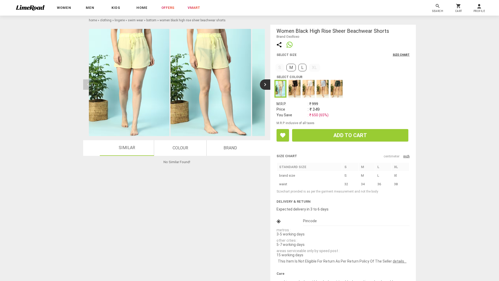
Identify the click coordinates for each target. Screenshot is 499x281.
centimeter (391, 156)
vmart (194, 8)
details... (399, 261)
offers (167, 8)
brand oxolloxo (288, 37)
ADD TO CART (350, 135)
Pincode (310, 221)
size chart (401, 54)
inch (406, 156)
